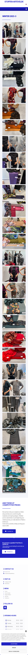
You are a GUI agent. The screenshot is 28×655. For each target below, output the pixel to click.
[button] (26, 631)
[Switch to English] (26, 4)
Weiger (14, 647)
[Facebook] (5, 607)
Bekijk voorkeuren (14, 651)
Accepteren (14, 644)
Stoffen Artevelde (14, 1)
